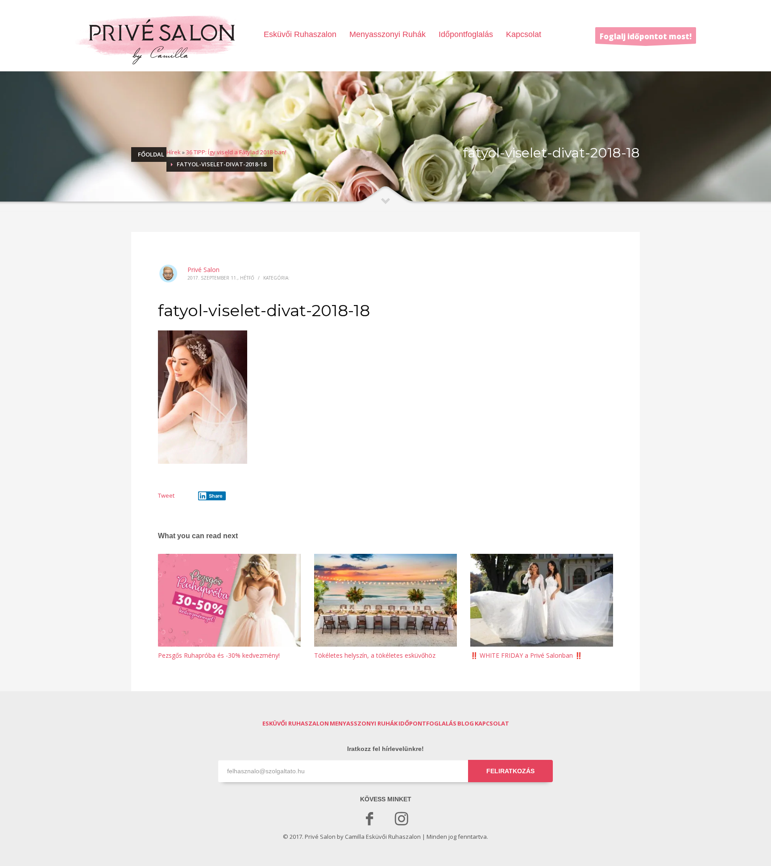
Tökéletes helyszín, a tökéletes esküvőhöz (374, 655)
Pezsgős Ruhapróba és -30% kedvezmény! (219, 655)
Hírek (173, 152)
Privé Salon (203, 269)
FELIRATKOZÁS (510, 771)
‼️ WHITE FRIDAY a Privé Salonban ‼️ (526, 655)
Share (216, 496)
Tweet (166, 495)
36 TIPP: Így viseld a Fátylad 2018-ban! (236, 152)
